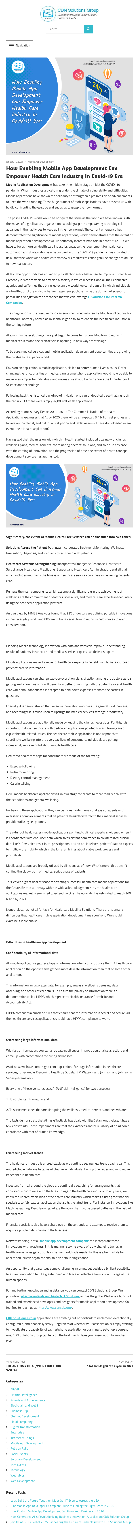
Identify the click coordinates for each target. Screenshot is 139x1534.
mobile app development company (64, 1240)
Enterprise (17, 1432)
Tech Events (18, 1464)
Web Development (22, 1480)
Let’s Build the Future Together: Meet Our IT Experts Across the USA (54, 1500)
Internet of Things (22, 1437)
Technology (17, 1470)
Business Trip (19, 1411)
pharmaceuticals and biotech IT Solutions (50, 1296)
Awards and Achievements (27, 1400)
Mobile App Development (41, 161)
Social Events (19, 1454)
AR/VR (14, 1389)
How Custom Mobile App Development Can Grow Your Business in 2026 (57, 1511)
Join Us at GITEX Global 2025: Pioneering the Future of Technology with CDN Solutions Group (70, 1522)
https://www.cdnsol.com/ (54, 1307)
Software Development (25, 1459)
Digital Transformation (25, 1427)
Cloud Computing (21, 1421)
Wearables (17, 1475)
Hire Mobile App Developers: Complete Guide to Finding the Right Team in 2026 (62, 1505)
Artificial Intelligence (23, 1394)
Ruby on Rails (19, 1448)
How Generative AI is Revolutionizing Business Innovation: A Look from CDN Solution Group (69, 1516)
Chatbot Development (24, 1416)
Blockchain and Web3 (24, 1405)
